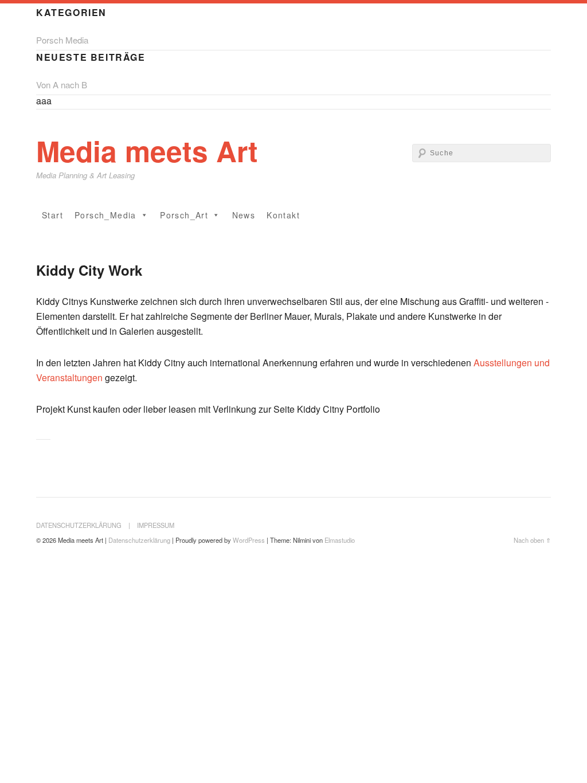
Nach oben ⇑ (532, 540)
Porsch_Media (105, 215)
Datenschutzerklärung (79, 525)
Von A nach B (61, 85)
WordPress (249, 540)
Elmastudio (339, 540)
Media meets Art (147, 150)
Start (52, 215)
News (244, 215)
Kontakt (283, 215)
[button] (144, 214)
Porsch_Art (184, 215)
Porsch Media (62, 40)
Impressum (155, 525)
